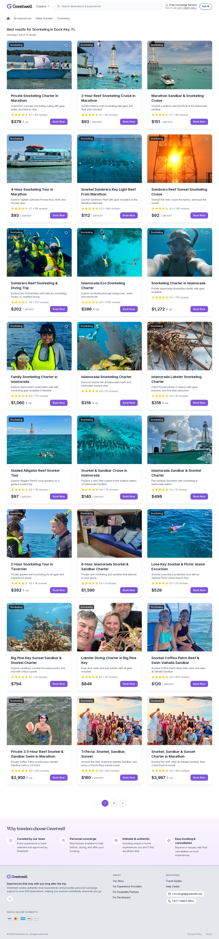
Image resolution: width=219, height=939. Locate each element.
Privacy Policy (195, 934)
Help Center (173, 886)
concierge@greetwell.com (187, 893)
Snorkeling (63, 18)
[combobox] (110, 6)
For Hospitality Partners (126, 891)
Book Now (59, 121)
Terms (209, 934)
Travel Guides (174, 881)
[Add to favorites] (66, 45)
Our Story (118, 881)
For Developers (122, 897)
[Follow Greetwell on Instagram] (10, 899)
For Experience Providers (127, 886)
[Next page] (122, 803)
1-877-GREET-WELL (187, 8)
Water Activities (44, 18)
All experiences (22, 18)
